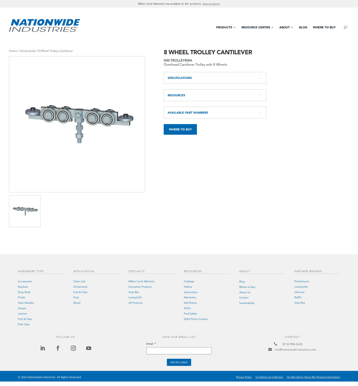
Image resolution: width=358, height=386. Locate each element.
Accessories (25, 281)
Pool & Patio (25, 319)
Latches (22, 313)
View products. (211, 3)
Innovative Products (140, 286)
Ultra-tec (299, 292)
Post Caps (24, 324)
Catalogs (189, 281)
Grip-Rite (133, 292)
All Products (135, 302)
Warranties (190, 297)
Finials (21, 297)
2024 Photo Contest (196, 319)
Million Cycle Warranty (141, 281)
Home (13, 51)
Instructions (190, 292)
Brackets (23, 286)
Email (149, 344)
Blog (303, 27)
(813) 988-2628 (292, 344)
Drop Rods (24, 292)
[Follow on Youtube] (88, 348)
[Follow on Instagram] (73, 348)
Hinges (22, 308)
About (284, 27)
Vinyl (76, 297)
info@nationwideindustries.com (295, 349)
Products (224, 27)
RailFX (298, 297)
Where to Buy (324, 27)
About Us (244, 292)
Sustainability (247, 303)
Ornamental (27, 51)
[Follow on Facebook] (58, 348)
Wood (76, 302)
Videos (188, 286)
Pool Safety (190, 313)
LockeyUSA (135, 297)
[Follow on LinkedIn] (42, 348)
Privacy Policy (244, 377)
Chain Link (79, 281)
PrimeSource (301, 281)
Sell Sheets (190, 302)
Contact (244, 297)
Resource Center (255, 27)
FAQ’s (187, 308)
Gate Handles (26, 302)
